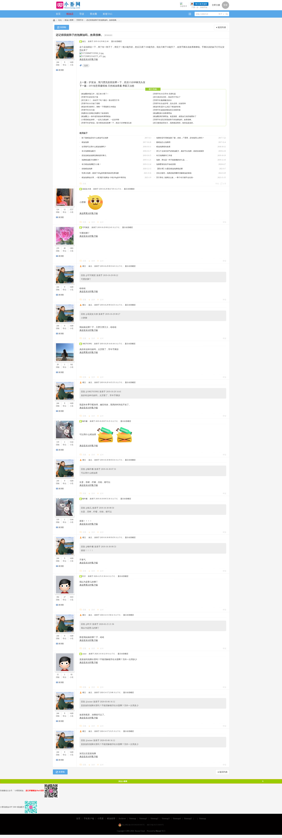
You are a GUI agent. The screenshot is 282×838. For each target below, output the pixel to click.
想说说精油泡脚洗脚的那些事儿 (94, 155)
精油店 (69, 14)
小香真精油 (86, 120)
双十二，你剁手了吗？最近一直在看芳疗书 (102, 100)
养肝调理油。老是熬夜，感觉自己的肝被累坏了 (177, 116)
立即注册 (216, 5)
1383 (71, 248)
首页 (58, 14)
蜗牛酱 (85, 421)
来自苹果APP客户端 (88, 213)
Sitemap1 (143, 818)
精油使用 (111, 818)
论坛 (60, 20)
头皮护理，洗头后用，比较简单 (173, 103)
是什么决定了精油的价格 (171, 107)
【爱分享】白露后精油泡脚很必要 (169, 169)
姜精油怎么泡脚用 (163, 142)
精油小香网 (69, 20)
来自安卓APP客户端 (88, 59)
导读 (81, 14)
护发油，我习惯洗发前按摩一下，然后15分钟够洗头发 (117, 82)
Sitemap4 (177, 818)
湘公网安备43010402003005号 (133, 825)
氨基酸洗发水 (166, 100)
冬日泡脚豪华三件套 (164, 155)
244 (57, 62)
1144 (71, 442)
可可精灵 (85, 227)
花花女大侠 (86, 189)
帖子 (220, 14)
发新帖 (63, 27)
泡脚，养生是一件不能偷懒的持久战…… (172, 160)
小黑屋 (100, 818)
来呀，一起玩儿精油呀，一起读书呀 (105, 120)
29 (58, 365)
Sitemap (132, 818)
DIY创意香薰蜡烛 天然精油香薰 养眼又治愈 (111, 86)
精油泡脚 (85, 142)
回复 (84, 184)
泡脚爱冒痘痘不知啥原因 (166, 164)
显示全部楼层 (116, 41)
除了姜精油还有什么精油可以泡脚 (95, 138)
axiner (84, 654)
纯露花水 (85, 113)
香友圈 (93, 14)
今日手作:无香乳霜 (168, 94)
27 (65, 597)
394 (57, 597)
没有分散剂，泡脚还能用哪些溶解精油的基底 (174, 173)
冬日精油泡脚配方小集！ (91, 164)
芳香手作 (79, 20)
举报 (217, 184)
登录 (225, 5)
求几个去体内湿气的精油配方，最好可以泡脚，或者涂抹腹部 (180, 151)
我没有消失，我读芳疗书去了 (169, 97)
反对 (102, 222)
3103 (71, 597)
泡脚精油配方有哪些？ (90, 160)
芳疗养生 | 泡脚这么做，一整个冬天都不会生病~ (175, 177)
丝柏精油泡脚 (87, 169)
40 (65, 248)
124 (57, 209)
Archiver (122, 818)
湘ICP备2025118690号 (155, 825)
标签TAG (107, 14)
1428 (71, 62)
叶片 (84, 576)
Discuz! (158, 831)
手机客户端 (89, 818)
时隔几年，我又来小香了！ (98, 94)
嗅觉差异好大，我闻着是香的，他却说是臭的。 (176, 123)
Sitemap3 (165, 818)
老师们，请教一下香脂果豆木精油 (102, 107)
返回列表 (222, 27)
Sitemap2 (154, 818)
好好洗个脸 (93, 97)
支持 (93, 222)
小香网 (54, 20)
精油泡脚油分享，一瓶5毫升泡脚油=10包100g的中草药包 (104, 177)
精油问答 (85, 107)
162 (71, 365)
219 (57, 248)
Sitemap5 (188, 818)
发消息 (61, 70)
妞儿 (84, 41)
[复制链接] (108, 35)
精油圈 (84, 94)
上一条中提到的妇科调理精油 (99, 116)
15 (58, 675)
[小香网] (67, 5)
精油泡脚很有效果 (163, 147)
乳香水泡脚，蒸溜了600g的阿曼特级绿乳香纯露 (100, 173)
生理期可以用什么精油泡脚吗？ (94, 147)
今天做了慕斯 (94, 103)
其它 (155, 97)
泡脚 (86, 65)
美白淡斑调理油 (165, 113)
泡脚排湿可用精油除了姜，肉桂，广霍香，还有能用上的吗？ (180, 138)
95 (71, 675)
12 (65, 209)
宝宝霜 (92, 110)
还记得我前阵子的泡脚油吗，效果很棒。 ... (103, 20)
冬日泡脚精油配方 (89, 151)
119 (57, 442)
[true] (227, 14)
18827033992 (87, 344)
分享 (224, 184)
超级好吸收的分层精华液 (171, 110)
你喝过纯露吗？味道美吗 (99, 113)
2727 (71, 209)
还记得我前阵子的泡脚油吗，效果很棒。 (177, 120)
